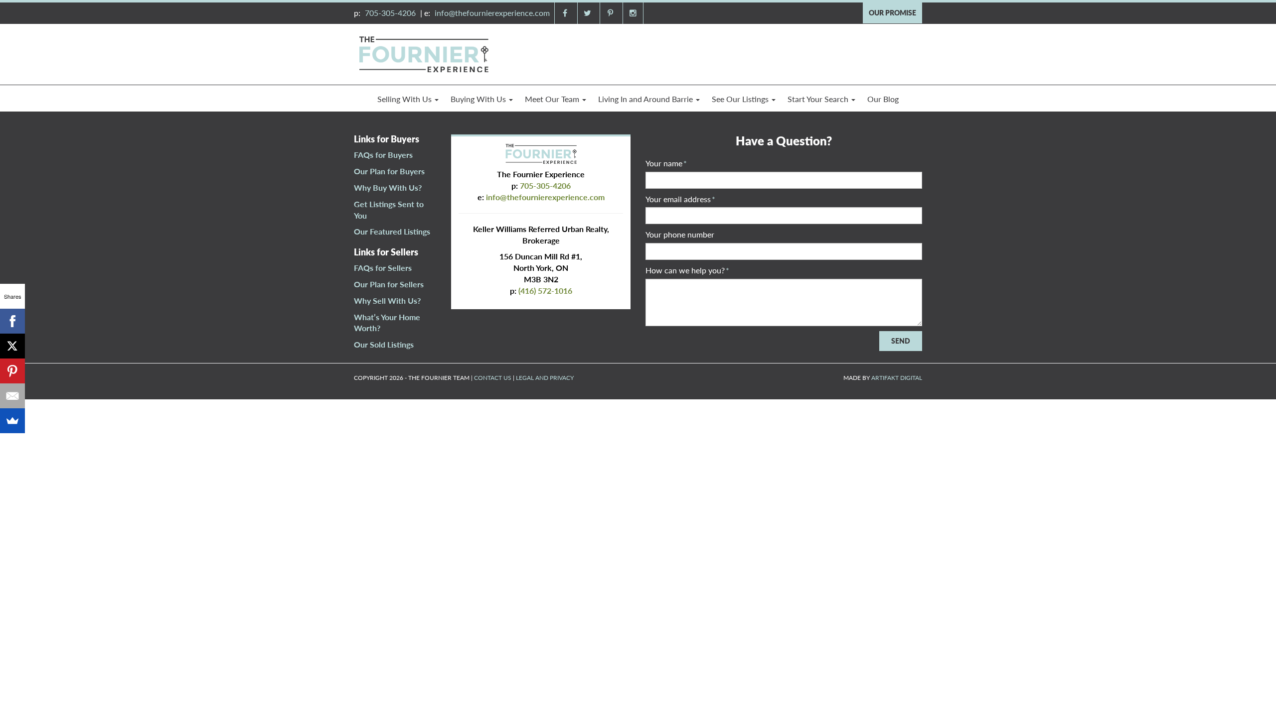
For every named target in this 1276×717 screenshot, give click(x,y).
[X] (12, 346)
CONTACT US (492, 377)
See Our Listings (741, 99)
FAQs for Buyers (383, 154)
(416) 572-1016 (545, 290)
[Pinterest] (12, 370)
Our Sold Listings (384, 344)
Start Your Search (819, 99)
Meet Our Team (553, 99)
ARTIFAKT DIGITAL (896, 377)
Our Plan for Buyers (389, 171)
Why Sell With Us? (387, 300)
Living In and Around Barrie (646, 99)
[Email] (12, 395)
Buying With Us (479, 99)
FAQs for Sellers (383, 267)
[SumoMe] (12, 420)
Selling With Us (405, 99)
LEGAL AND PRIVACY (545, 377)
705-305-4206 (390, 12)
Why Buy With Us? (388, 187)
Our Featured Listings (392, 231)
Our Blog (883, 99)
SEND (900, 341)
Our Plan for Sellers (389, 284)
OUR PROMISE (892, 12)
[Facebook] (12, 321)
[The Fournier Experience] (423, 53)
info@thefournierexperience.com (492, 12)
